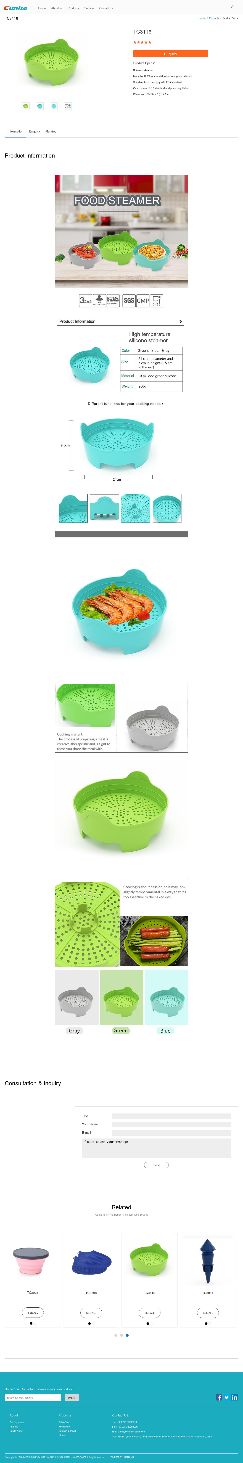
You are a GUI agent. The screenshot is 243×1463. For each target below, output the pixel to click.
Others (62, 1435)
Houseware (64, 1426)
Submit (156, 1165)
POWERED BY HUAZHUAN (121, 1457)
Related (51, 131)
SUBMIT (72, 1397)
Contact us (106, 8)
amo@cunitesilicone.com (132, 1431)
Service (89, 8)
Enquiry (34, 131)
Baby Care (64, 1422)
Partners (14, 1426)
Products (73, 8)
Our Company (17, 1422)
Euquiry (170, 53)
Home (42, 8)
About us (56, 8)
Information (15, 131)
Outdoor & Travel (67, 1430)
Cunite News (16, 1430)
